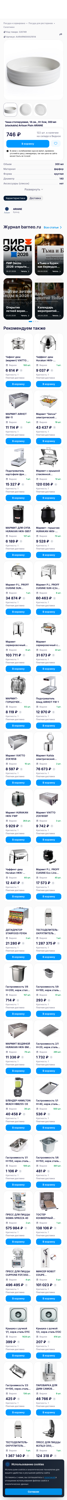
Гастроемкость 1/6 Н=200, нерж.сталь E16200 (17, 988)
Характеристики (15, 198)
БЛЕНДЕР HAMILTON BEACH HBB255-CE (18, 1102)
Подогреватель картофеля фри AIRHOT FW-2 (15, 472)
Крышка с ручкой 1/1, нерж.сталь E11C (18, 1330)
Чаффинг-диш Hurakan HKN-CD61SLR (14, 871)
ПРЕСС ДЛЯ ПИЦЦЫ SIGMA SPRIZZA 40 (18, 1216)
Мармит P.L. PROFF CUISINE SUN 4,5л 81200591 (47, 586)
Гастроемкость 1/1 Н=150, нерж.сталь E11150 (17, 1159)
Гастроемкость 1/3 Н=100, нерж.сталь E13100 (17, 1387)
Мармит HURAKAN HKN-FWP (17, 814)
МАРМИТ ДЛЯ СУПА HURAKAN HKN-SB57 (18, 529)
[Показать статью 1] (30, 321)
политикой (49, 1477)
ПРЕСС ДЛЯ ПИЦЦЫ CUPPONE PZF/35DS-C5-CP (18, 1273)
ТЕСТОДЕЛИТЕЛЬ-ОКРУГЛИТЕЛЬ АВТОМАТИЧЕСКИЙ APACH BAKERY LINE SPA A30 (48, 931)
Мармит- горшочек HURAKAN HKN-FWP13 (48, 529)
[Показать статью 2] (33, 321)
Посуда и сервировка (14, 23)
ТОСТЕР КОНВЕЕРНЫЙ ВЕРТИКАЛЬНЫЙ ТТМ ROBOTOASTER (48, 1216)
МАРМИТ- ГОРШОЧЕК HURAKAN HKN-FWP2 (15, 700)
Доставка (35, 198)
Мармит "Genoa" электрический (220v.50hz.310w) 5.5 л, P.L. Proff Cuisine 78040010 (46, 415)
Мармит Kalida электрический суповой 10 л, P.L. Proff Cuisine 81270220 (46, 757)
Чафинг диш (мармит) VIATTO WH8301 (16, 358)
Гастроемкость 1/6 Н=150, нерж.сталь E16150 (47, 1159)
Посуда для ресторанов (41, 23)
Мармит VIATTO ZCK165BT (45, 814)
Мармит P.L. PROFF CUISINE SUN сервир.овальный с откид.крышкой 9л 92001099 (17, 586)
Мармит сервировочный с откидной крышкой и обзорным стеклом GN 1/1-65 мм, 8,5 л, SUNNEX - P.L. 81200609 (48, 643)
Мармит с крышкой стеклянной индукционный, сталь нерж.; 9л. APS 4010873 (48, 472)
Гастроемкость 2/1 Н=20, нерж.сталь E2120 (47, 1045)
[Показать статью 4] (37, 321)
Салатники (8, 27)
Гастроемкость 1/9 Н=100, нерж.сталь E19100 (47, 988)
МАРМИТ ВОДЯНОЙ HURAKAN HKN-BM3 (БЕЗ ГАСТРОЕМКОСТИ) (18, 1045)
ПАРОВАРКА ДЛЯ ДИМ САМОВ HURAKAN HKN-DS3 (48, 1387)
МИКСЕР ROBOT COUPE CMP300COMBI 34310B (45, 1273)
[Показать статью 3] (35, 321)
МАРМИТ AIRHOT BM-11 (16, 415)
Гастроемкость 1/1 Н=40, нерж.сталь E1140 (47, 1102)
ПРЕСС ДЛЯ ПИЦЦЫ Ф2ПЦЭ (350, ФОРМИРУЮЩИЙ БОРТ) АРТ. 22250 (48, 1444)
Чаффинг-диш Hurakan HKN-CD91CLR (44, 358)
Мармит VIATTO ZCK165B (15, 757)
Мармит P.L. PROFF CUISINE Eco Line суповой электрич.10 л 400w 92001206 (48, 871)
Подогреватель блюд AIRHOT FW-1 (47, 700)
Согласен (33, 1491)
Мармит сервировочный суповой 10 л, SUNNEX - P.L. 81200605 (15, 643)
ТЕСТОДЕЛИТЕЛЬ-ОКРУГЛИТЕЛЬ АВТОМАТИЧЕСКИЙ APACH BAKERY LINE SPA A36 (18, 1444)
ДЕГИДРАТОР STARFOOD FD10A (16, 931)
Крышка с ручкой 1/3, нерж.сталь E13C (48, 1330)
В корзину (28, 143)
